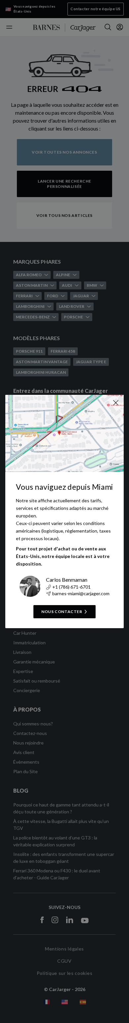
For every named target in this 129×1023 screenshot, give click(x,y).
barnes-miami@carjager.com (80, 593)
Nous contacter (61, 611)
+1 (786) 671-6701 (71, 587)
